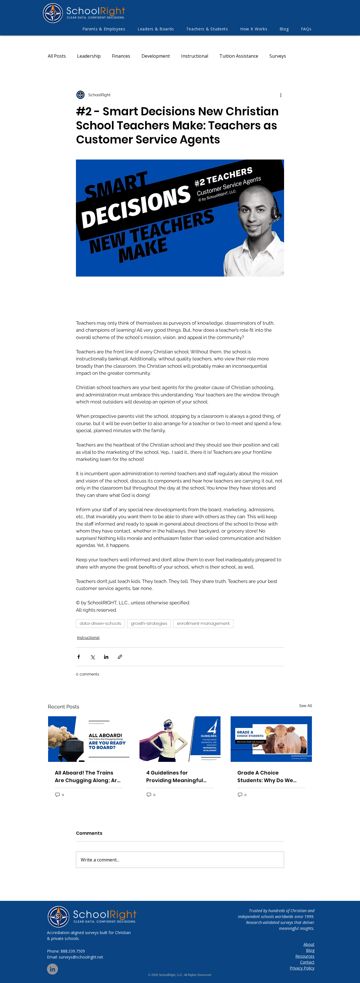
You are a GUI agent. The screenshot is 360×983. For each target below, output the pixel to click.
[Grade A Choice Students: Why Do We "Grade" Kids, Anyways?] (271, 739)
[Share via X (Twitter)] (92, 656)
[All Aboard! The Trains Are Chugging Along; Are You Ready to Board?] (88, 739)
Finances (121, 56)
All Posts (57, 56)
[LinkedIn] (52, 969)
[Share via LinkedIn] (106, 656)
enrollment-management (203, 623)
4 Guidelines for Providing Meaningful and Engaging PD (174, 776)
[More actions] (280, 94)
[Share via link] (120, 656)
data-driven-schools (100, 623)
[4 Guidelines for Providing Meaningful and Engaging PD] (180, 739)
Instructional (194, 56)
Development (155, 56)
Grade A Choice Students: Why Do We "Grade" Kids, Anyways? (268, 776)
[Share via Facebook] (78, 656)
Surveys (277, 56)
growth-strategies (149, 623)
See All (305, 705)
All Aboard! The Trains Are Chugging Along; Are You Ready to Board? (87, 776)
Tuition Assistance (238, 56)
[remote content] (132, 298)
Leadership (89, 56)
